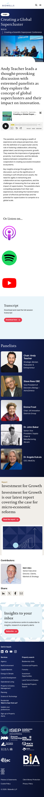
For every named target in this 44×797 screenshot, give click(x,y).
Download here (11, 320)
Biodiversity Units (28, 661)
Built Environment (7, 665)
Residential (5, 700)
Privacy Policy (28, 784)
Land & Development (8, 678)
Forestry (25, 670)
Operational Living (7, 682)
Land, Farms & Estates (30, 680)
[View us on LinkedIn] (3, 593)
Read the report (9, 519)
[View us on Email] (21, 593)
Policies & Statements (9, 780)
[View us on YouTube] (11, 651)
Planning (4, 692)
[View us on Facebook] (15, 593)
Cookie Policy (6, 784)
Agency (4, 661)
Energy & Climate (7, 674)
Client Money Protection (31, 780)
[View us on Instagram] (15, 651)
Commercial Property (30, 665)
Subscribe (10, 631)
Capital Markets (6, 670)
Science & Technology (9, 696)
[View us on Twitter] (9, 593)
